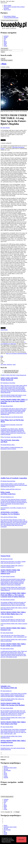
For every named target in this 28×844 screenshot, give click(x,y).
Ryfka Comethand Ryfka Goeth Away (8, 493)
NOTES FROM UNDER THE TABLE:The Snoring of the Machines (13, 704)
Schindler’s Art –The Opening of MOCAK (9, 687)
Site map (6, 769)
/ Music (4, 64)
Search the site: (4, 50)
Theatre (5, 37)
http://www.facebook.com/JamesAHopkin (16, 353)
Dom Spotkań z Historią (10, 16)
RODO (5, 766)
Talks (5, 44)
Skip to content (7, 5)
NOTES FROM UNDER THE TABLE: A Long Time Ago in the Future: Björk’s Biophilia (14, 401)
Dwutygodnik (7, 770)
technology (9, 364)
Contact (6, 776)
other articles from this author (11, 372)
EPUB (5, 773)
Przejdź (17, 812)
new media (3, 364)
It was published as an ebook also (13, 343)
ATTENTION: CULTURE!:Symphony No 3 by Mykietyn (10, 513)
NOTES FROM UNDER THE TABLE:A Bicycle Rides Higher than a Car (13, 613)
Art (4, 40)
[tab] (4, 48)
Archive (3, 812)
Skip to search (7, 9)
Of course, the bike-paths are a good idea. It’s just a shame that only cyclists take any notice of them (13, 620)
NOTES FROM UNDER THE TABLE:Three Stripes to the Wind (13, 723)
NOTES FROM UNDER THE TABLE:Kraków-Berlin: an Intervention (13, 644)
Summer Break (5, 556)
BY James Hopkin (5, 127)
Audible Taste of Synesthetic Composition (14, 478)
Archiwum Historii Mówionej (11, 17)
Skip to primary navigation (10, 6)
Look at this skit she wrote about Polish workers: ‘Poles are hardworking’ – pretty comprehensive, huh (14, 636)
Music (5, 41)
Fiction (5, 45)
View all (3, 58)
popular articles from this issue (11, 370)
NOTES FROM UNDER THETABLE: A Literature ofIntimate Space (10, 571)
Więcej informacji (6, 841)
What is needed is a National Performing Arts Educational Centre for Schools (12, 448)
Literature (6, 36)
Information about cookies (10, 767)
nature (14, 364)
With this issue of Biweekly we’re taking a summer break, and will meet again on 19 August (13, 562)
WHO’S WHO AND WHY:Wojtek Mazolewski (9, 379)
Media (5, 43)
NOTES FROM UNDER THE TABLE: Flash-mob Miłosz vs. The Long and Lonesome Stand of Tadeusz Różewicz (13, 594)
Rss (5, 772)
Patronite (6, 777)
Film (5, 38)
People (5, 774)
